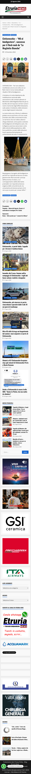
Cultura (4, 722)
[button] (2, 17)
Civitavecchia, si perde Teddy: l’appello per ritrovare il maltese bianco (15, 247)
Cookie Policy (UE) (8, 766)
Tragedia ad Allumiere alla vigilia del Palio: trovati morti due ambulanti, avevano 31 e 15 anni (7, 432)
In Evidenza (15, 356)
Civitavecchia (6, 35)
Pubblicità (18, 766)
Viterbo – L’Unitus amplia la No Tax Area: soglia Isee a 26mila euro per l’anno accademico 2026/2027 (20, 749)
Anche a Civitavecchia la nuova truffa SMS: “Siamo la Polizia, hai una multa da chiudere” (14, 391)
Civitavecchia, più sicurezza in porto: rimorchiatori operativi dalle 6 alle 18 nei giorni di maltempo (14, 304)
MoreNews (14, 772)
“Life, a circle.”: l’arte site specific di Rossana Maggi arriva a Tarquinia (18, 728)
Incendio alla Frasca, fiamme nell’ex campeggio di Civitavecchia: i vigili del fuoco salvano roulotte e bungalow (15, 275)
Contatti (24, 766)
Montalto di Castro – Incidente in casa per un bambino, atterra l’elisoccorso (7, 442)
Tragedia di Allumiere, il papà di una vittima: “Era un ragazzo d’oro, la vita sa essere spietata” (7, 410)
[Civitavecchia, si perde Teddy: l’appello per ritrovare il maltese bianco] (15, 235)
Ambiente (13, 35)
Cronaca (14, 242)
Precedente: (13, 208)
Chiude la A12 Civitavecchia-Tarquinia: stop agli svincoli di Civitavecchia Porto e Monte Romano (15, 362)
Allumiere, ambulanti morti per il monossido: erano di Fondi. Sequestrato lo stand (7, 421)
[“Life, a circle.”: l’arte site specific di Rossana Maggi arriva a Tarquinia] (6, 730)
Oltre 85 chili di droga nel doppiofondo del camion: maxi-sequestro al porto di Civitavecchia (15, 333)
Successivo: (15, 215)
